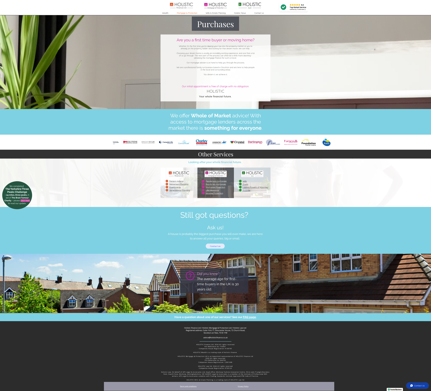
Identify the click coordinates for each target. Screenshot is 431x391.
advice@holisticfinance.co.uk (215, 337)
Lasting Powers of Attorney (255, 187)
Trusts (245, 184)
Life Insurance (212, 190)
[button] (242, 13)
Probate (246, 190)
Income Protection (214, 193)
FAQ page (249, 317)
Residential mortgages (216, 181)
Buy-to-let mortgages (216, 184)
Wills (245, 181)
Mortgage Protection (215, 187)
